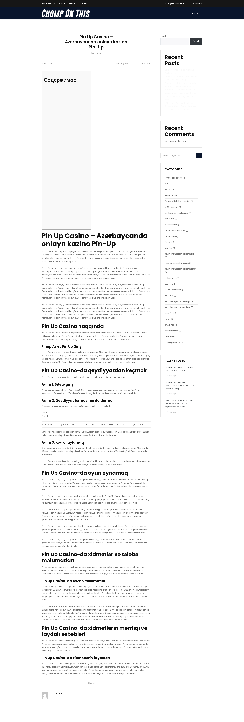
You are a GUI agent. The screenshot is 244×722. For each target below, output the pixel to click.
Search (163, 36)
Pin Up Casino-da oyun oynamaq (64, 158)
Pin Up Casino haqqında (65, 91)
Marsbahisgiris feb (173, 290)
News (167, 319)
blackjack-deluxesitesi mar (177, 213)
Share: (91, 682)
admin (98, 53)
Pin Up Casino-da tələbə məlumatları (65, 189)
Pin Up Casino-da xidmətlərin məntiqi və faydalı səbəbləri (63, 205)
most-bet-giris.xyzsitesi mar (177, 307)
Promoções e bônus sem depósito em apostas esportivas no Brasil (181, 85)
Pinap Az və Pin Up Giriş (64, 101)
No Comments (143, 63)
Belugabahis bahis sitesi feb (177, 201)
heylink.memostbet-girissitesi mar (180, 269)
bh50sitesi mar (171, 207)
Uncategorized (123, 63)
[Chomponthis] (66, 13)
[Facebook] (97, 683)
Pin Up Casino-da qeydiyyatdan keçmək (63, 112)
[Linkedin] (103, 683)
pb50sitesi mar (171, 330)
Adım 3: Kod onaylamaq (65, 147)
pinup (52, 255)
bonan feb (169, 219)
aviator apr (170, 195)
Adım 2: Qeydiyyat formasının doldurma (63, 135)
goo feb (168, 248)
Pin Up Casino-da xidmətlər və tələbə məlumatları (60, 174)
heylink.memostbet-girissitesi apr (180, 254)
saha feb (169, 336)
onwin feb (169, 325)
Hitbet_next (171, 278)
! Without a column (173, 178)
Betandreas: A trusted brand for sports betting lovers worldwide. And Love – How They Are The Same (180, 94)
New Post (169, 313)
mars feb (169, 284)
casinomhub (170, 236)
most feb (169, 295)
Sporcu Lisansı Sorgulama (177, 263)
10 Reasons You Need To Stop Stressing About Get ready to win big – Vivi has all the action (180, 106)
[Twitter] (100, 683)
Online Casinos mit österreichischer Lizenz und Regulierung (181, 78)
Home (195, 13)
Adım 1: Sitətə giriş (60, 124)
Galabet (168, 242)
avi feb (168, 189)
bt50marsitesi (171, 225)
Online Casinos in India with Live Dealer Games (179, 71)
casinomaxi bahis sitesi (175, 230)
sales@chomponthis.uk (175, 3)
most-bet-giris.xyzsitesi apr (177, 301)
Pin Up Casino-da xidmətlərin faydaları (62, 221)
